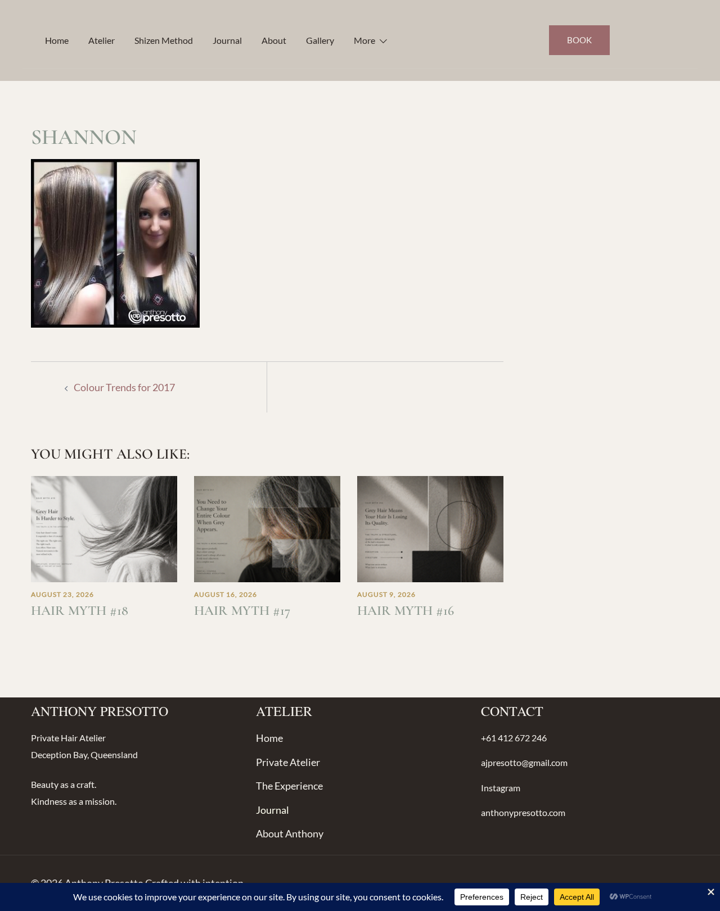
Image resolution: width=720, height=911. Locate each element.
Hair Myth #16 (405, 610)
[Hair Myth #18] (104, 528)
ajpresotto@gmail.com (524, 762)
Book (579, 40)
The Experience (289, 785)
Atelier (101, 40)
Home (57, 40)
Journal (227, 40)
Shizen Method (163, 40)
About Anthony (289, 833)
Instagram (500, 787)
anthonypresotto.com (523, 812)
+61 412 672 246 (514, 737)
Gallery (320, 40)
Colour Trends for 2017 (124, 387)
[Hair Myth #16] (430, 528)
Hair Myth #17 (242, 610)
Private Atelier (288, 762)
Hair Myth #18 (79, 610)
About (274, 40)
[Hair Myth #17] (267, 528)
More (364, 40)
